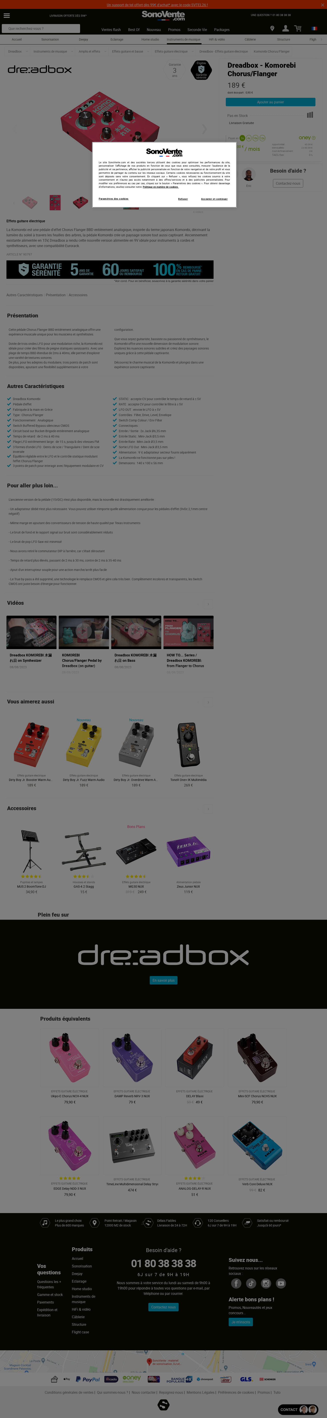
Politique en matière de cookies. (161, 186)
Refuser (183, 198)
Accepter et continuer (214, 198)
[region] (164, 175)
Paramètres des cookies (114, 198)
